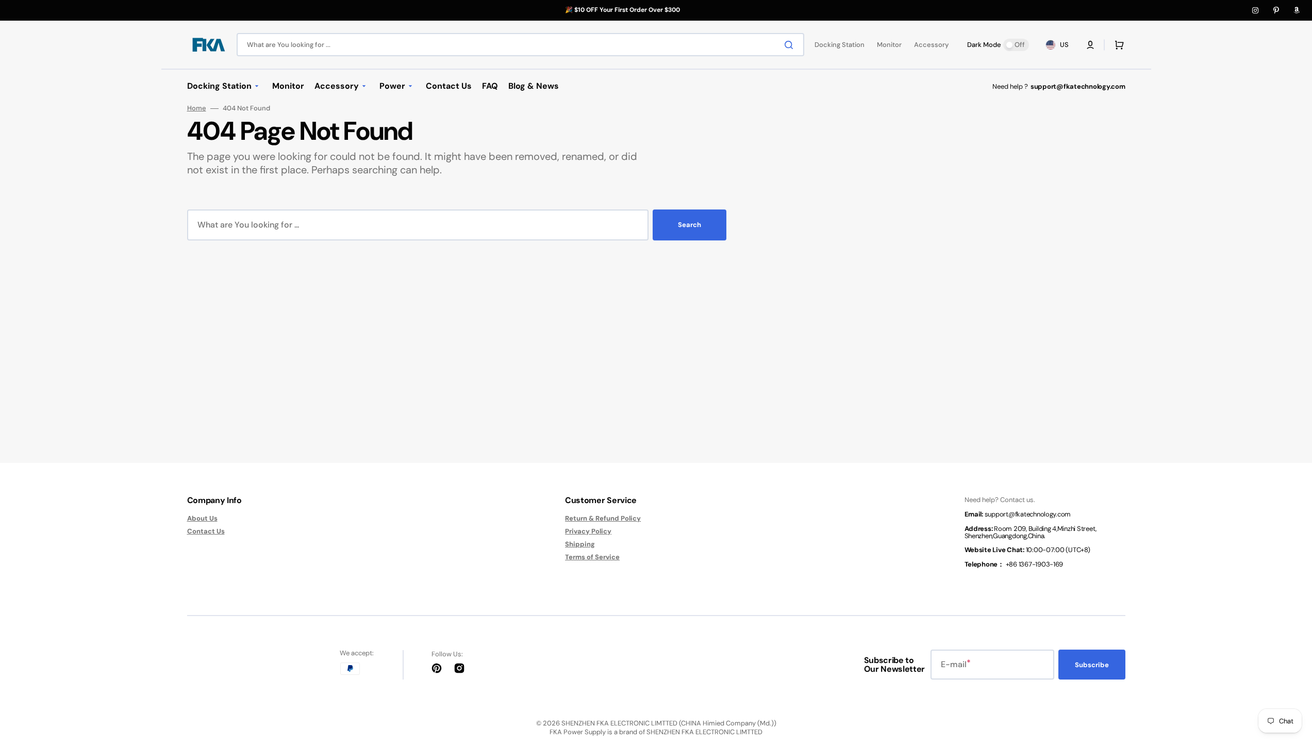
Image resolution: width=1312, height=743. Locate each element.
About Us (202, 518)
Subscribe (1092, 664)
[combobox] (520, 44)
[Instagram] (1255, 10)
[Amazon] (1296, 10)
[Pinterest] (1276, 10)
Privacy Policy (588, 531)
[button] (1090, 45)
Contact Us (206, 531)
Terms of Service (592, 557)
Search (689, 224)
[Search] (790, 45)
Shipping (580, 544)
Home (196, 108)
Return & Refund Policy (603, 518)
